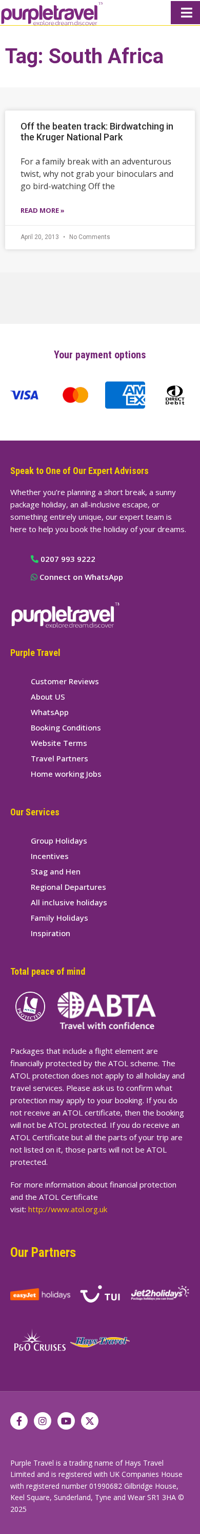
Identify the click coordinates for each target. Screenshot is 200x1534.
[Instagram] (42, 1421)
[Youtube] (66, 1421)
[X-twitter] (89, 1421)
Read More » (43, 210)
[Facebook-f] (19, 1421)
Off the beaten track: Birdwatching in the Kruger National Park (97, 131)
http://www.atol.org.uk (67, 1209)
